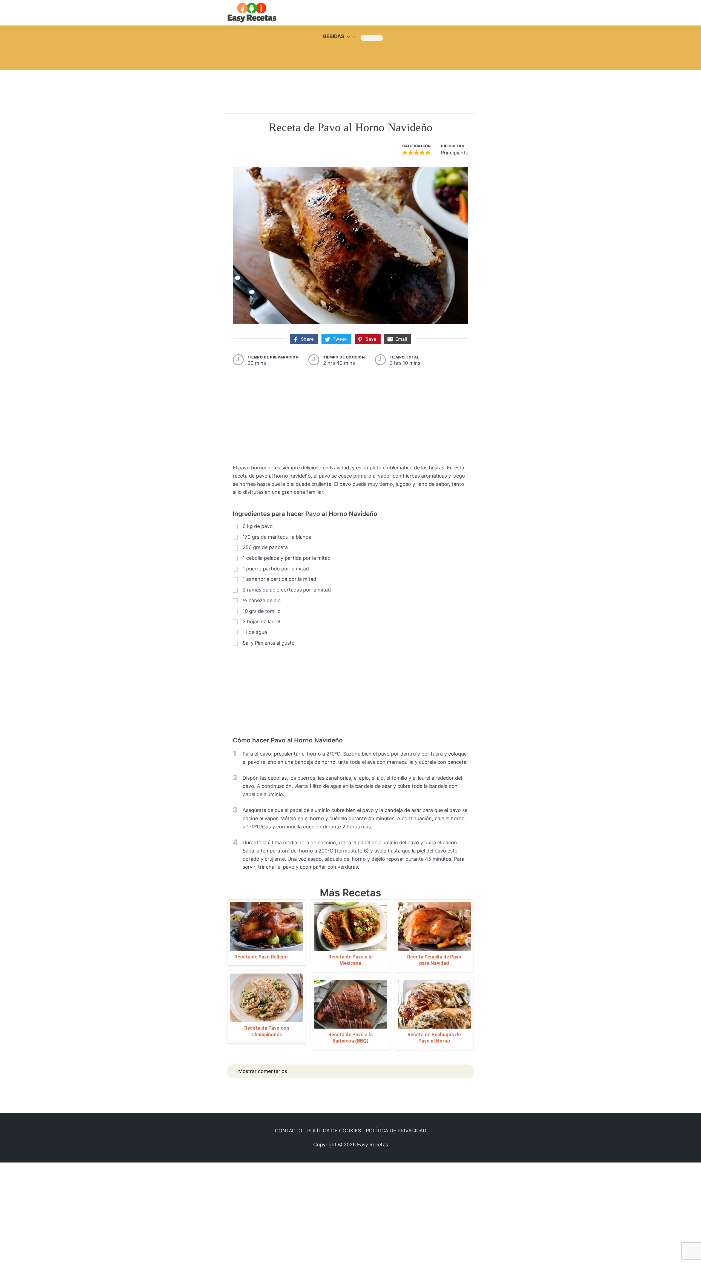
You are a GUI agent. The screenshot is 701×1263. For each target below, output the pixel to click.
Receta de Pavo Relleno (261, 957)
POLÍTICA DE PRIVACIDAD (396, 1130)
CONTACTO (288, 1130)
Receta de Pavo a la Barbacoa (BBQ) (350, 1038)
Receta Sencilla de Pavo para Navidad (434, 960)
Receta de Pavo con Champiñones (266, 1031)
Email (401, 339)
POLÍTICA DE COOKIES (334, 1130)
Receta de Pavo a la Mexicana (350, 960)
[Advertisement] (350, 86)
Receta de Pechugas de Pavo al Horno (434, 1038)
